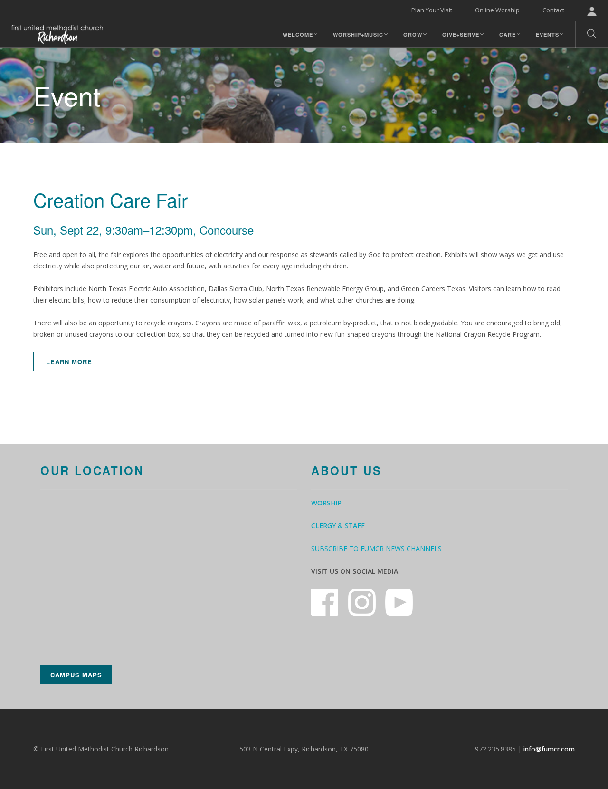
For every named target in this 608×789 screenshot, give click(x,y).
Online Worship (497, 10)
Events (547, 34)
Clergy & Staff (338, 525)
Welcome (298, 34)
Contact (553, 10)
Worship (326, 502)
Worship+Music (358, 34)
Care (507, 34)
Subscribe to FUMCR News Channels (376, 548)
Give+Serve (460, 34)
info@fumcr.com (549, 748)
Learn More (69, 361)
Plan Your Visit (431, 10)
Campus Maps (76, 674)
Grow (412, 34)
